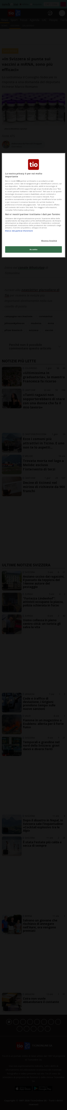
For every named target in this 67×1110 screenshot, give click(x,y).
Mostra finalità (49, 240)
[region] (33, 205)
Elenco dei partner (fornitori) (19, 231)
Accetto (34, 249)
